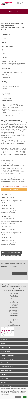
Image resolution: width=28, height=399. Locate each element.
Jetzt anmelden (14, 189)
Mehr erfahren (4, 397)
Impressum (4, 339)
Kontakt (3, 343)
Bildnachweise (5, 378)
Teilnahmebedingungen (7, 359)
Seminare (8, 16)
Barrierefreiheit (5, 363)
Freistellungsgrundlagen (7, 355)
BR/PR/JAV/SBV (15, 16)
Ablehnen (18, 397)
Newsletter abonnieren (19, 274)
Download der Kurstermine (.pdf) (11, 255)
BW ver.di (3, 16)
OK (25, 397)
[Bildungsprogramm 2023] (18, 3)
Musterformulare (5, 351)
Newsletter (4, 374)
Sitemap (3, 382)
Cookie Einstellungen (6, 386)
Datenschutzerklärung (7, 366)
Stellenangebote (5, 347)
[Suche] (22, 3)
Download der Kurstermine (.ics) (12, 252)
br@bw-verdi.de (14, 296)
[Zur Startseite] (6, 3)
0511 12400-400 (14, 293)
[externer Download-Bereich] (20, 3)
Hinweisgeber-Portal (6, 370)
